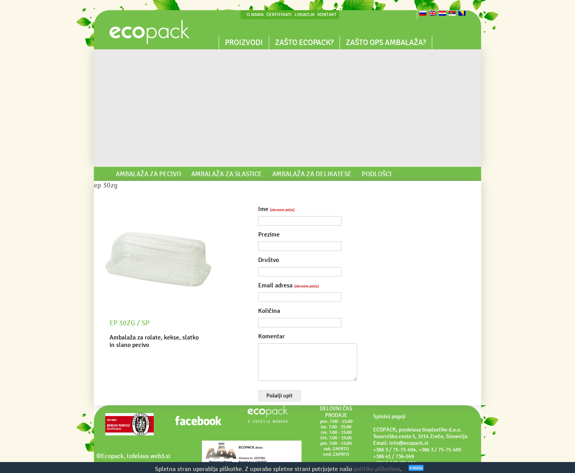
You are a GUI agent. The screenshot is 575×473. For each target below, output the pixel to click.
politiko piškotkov (377, 469)
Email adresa (288, 285)
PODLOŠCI (377, 174)
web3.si (160, 456)
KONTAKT (326, 14)
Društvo (268, 260)
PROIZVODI (244, 42)
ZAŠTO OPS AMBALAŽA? (386, 42)
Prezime (269, 234)
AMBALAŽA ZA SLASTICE (226, 174)
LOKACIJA (304, 14)
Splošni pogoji (389, 416)
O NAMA (255, 14)
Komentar (271, 336)
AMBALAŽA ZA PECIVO (148, 174)
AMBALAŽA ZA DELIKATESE (312, 174)
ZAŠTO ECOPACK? (304, 42)
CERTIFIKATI (279, 14)
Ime (276, 209)
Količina (269, 310)
